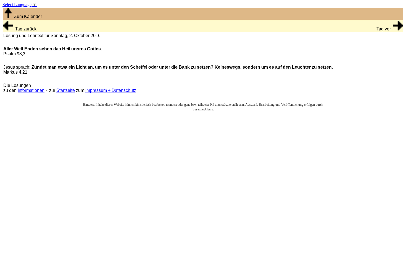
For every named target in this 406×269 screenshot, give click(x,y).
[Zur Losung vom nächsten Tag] (398, 29)
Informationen (31, 90)
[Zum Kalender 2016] (8, 16)
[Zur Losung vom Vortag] (8, 29)
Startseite (65, 90)
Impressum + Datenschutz (110, 90)
